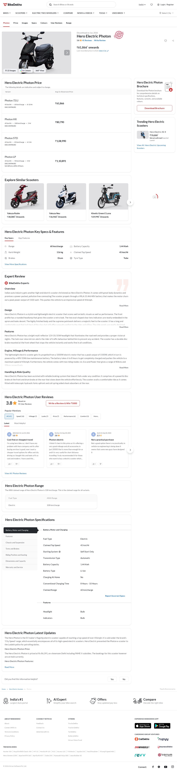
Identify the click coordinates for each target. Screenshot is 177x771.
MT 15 (35, 751)
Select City (166, 13)
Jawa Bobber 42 (76, 755)
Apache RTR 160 (25, 755)
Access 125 (61, 751)
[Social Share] (173, 40)
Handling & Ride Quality (17, 372)
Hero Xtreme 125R (10, 755)
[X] (159, 767)
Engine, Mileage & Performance (21, 350)
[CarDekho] (142, 739)
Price (15, 23)
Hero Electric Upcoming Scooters (151, 146)
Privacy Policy (10, 736)
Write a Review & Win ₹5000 (63, 403)
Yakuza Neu (54, 213)
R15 (53, 751)
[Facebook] (153, 767)
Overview (10, 288)
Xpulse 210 (81, 751)
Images (25, 23)
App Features (24, 238)
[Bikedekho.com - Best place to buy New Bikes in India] (12, 4)
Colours (44, 23)
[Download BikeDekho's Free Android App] (162, 726)
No (124, 679)
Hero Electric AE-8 (158, 132)
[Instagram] (172, 767)
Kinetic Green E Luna (101, 213)
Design (8, 310)
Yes (112, 679)
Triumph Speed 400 (107, 751)
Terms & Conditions (12, 732)
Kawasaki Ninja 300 (61, 755)
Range (68, 23)
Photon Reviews (20, 473)
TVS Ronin (71, 751)
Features (9, 331)
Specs (34, 23)
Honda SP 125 (45, 751)
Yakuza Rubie (13, 213)
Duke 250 (48, 755)
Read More (123, 306)
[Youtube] (165, 767)
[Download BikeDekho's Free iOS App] (143, 726)
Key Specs (9, 238)
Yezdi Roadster (92, 751)
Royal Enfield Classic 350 (23, 751)
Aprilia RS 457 (38, 755)
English (141, 4)
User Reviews (56, 23)
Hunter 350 (7, 751)
